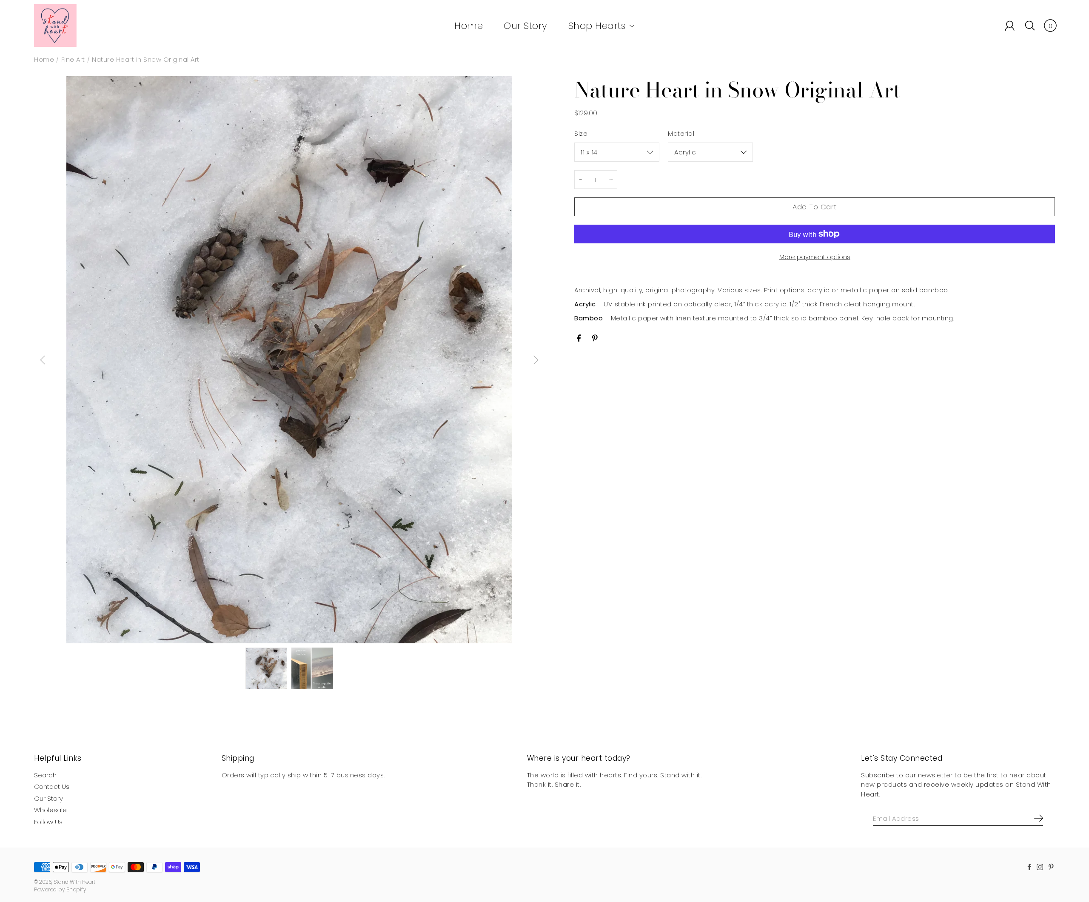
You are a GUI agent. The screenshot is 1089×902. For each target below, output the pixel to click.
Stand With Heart (74, 881)
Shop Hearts (597, 25)
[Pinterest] (596, 338)
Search (45, 775)
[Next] (535, 359)
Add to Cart (815, 207)
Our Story (525, 25)
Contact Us (51, 786)
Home (468, 25)
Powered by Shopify (60, 889)
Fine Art (73, 59)
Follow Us (48, 821)
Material (681, 133)
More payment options (814, 256)
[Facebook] (579, 338)
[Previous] (42, 359)
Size (580, 133)
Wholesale (50, 809)
